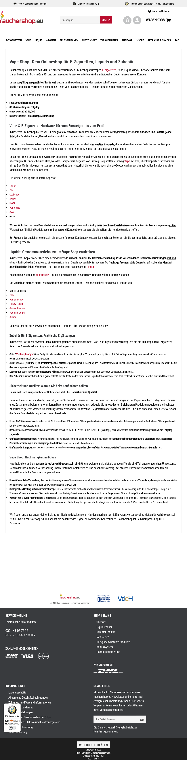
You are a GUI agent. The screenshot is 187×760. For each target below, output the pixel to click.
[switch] (12, 728)
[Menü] (18, 706)
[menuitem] (86, 20)
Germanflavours (17, 308)
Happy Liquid (16, 304)
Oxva (11, 212)
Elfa (11, 190)
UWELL (13, 203)
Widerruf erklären (93, 745)
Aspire (12, 199)
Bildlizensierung (17, 732)
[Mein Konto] (137, 20)
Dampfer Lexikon (105, 632)
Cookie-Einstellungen (20, 712)
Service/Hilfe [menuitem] (159, 11)
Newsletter (102, 637)
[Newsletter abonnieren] (141, 719)
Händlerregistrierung (108, 652)
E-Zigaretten (109, 70)
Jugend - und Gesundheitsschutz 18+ (29, 717)
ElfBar (12, 185)
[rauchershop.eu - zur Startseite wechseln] (23, 18)
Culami (12, 317)
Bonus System (104, 647)
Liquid (90, 267)
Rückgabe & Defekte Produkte (113, 642)
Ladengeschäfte (17, 692)
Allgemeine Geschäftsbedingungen (28, 697)
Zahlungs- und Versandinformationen (29, 702)
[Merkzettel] (127, 20)
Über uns (101, 622)
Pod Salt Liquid (17, 312)
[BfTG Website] (103, 598)
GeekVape (14, 194)
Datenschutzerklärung (20, 707)
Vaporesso (14, 207)
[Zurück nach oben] (70, 596)
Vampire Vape (16, 299)
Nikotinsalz (42, 275)
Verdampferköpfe (24, 354)
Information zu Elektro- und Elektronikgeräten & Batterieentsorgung (34, 724)
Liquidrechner (104, 627)
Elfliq (11, 295)
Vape (127, 161)
